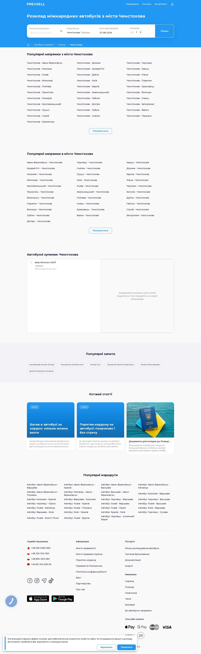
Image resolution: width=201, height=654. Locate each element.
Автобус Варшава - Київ (40, 512)
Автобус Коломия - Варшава (154, 493)
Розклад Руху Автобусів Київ (72, 365)
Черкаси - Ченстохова (139, 186)
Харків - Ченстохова (138, 174)
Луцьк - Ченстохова (88, 174)
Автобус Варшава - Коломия (79, 499)
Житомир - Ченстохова (40, 180)
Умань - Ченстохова (88, 203)
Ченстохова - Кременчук (41, 121)
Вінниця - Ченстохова (39, 209)
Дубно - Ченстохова (138, 197)
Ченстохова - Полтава (39, 86)
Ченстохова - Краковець (140, 86)
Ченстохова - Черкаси (139, 116)
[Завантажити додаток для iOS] (38, 598)
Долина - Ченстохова (138, 168)
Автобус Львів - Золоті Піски (43, 518)
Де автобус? (161, 4)
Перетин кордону (86, 560)
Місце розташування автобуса (142, 548)
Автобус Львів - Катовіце (41, 508)
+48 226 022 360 (40, 553)
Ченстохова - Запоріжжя (140, 104)
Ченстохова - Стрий (38, 116)
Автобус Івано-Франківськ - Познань (42, 493)
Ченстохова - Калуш (138, 68)
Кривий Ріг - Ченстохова (41, 168)
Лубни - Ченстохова (38, 215)
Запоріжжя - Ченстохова (140, 215)
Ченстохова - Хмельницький (93, 92)
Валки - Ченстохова (88, 215)
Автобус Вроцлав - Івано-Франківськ (115, 493)
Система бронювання (137, 554)
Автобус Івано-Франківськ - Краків (79, 486)
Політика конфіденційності (91, 571)
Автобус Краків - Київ (113, 512)
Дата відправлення (108, 29)
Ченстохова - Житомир (40, 80)
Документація (133, 560)
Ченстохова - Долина (88, 63)
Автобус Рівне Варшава (150, 365)
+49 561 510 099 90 (41, 564)
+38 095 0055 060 (40, 548)
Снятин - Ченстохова (88, 168)
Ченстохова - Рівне (137, 74)
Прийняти (126, 647)
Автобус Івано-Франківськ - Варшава (42, 486)
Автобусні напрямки (43, 45)
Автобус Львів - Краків (77, 503)
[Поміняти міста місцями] (61, 31)
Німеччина (131, 593)
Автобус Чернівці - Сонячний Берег (117, 518)
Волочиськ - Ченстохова (40, 197)
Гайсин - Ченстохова (138, 203)
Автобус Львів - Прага (113, 508)
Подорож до (73, 29)
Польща (61, 45)
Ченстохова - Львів (37, 74)
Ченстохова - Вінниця (139, 92)
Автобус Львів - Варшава (115, 503)
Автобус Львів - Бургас (77, 518)
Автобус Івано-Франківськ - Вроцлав (116, 486)
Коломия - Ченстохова (39, 174)
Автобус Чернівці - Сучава (153, 512)
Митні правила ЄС (86, 548)
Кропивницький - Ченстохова (44, 186)
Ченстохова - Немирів (39, 98)
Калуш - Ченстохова (138, 162)
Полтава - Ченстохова (89, 197)
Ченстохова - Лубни (88, 110)
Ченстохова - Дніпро (88, 104)
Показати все (100, 131)
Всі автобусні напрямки (138, 610)
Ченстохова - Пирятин (139, 80)
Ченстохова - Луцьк (38, 110)
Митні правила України (89, 554)
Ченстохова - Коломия (39, 68)
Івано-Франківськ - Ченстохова (44, 162)
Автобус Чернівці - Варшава (117, 499)
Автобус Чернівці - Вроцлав (154, 499)
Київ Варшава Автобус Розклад (41, 365)
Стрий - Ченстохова (138, 209)
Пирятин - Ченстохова (39, 203)
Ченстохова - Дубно (88, 74)
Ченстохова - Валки (137, 110)
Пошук (164, 31)
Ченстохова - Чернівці (139, 63)
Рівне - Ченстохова (137, 180)
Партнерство (83, 583)
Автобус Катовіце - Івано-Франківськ (78, 493)
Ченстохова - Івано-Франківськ (44, 63)
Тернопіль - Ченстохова (40, 192)
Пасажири (134, 28)
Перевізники (132, 4)
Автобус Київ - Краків (76, 512)
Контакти (146, 4)
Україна (129, 581)
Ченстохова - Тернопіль (40, 92)
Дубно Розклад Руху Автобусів (41, 371)
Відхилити (106, 647)
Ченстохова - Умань (138, 98)
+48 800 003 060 (40, 559)
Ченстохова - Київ (87, 80)
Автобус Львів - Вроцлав (152, 503)
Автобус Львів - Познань (78, 508)
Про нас (80, 589)
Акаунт (129, 566)
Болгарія (130, 604)
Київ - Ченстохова (87, 180)
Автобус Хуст (95, 365)
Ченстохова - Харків (88, 86)
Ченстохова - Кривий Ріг (91, 68)
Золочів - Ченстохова (138, 192)
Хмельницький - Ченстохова (93, 192)
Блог (78, 577)
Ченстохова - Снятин (88, 116)
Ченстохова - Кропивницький (44, 104)
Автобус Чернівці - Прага (41, 503)
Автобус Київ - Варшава (151, 508)
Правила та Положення (89, 566)
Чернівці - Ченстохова (89, 162)
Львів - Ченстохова (87, 186)
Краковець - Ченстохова (90, 209)
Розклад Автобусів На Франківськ (120, 365)
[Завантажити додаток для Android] (63, 598)
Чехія (128, 599)
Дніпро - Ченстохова (38, 221)
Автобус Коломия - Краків (41, 499)
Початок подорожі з (39, 29)
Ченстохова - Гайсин (88, 98)
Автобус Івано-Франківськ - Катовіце (154, 486)
